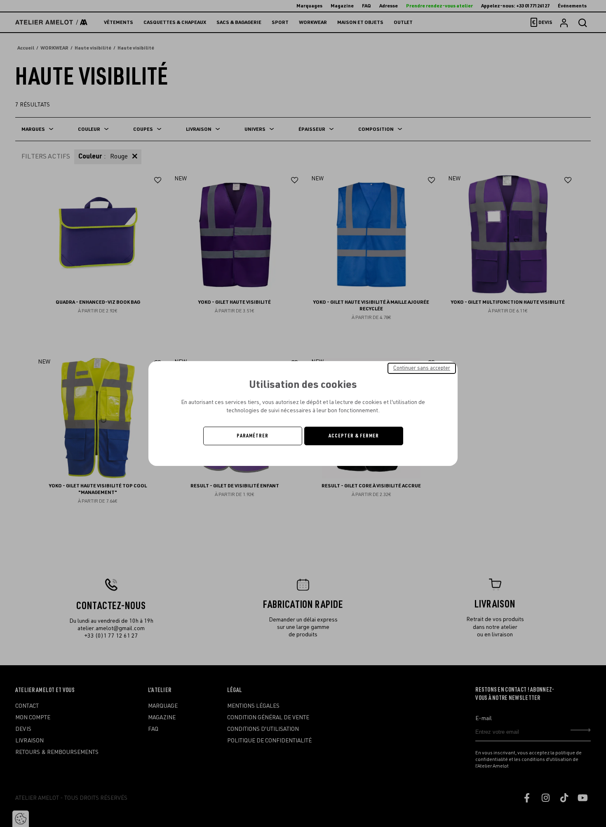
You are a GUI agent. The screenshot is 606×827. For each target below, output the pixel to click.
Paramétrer (252, 435)
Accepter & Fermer (354, 435)
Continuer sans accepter (421, 368)
